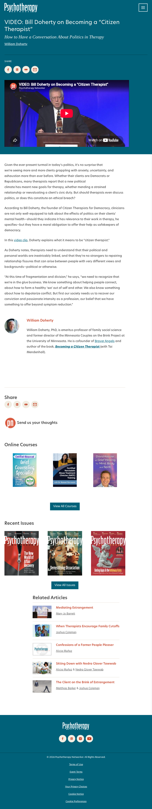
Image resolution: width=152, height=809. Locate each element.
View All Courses (65, 506)
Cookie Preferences (76, 802)
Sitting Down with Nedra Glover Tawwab (86, 663)
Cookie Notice (76, 794)
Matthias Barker (66, 688)
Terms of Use (76, 765)
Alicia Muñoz (64, 651)
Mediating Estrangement (74, 607)
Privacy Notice (76, 779)
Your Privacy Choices (76, 787)
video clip (21, 240)
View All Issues (64, 585)
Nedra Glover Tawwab (89, 669)
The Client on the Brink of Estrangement (85, 682)
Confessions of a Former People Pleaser (85, 645)
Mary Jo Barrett (65, 613)
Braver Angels (105, 341)
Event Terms (76, 772)
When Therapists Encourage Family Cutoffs (87, 626)
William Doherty (15, 44)
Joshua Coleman (66, 632)
